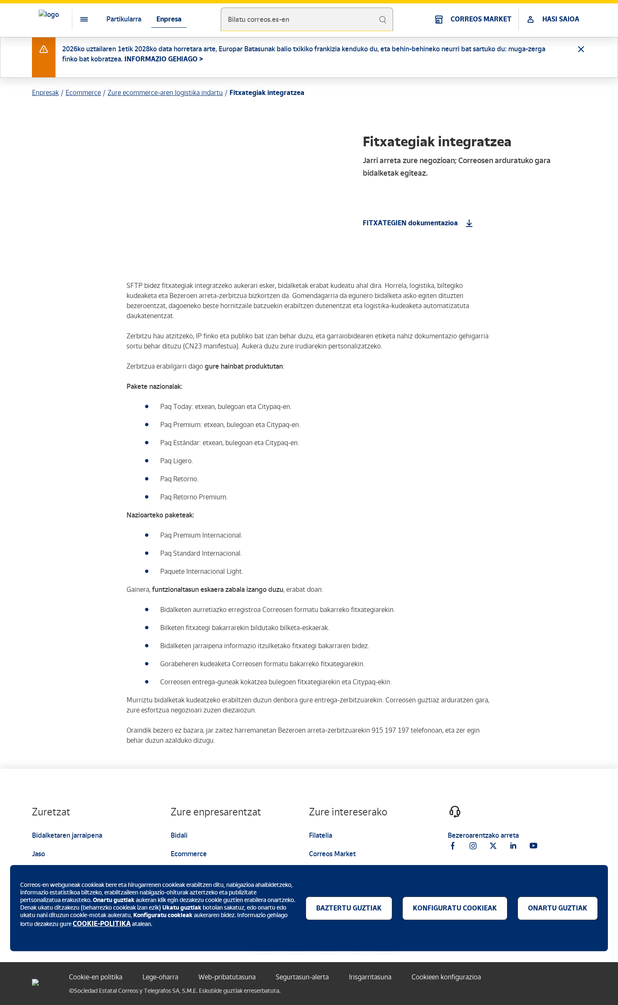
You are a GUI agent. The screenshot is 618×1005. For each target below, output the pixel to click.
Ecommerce (83, 93)
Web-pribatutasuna (227, 977)
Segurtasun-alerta (302, 977)
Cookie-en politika (95, 977)
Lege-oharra (160, 977)
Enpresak (45, 93)
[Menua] (77, 19)
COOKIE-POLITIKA (102, 924)
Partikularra (123, 19)
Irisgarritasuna (370, 977)
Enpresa (169, 19)
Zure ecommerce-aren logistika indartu (165, 93)
